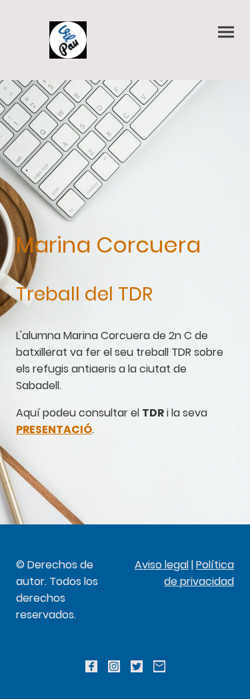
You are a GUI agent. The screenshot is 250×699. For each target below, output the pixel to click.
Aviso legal (162, 564)
